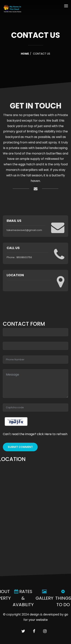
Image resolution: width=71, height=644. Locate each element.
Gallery (44, 598)
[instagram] (45, 631)
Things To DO (63, 601)
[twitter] (23, 631)
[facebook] (34, 631)
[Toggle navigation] (66, 6)
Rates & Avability (23, 598)
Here (48, 434)
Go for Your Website (45, 617)
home (25, 54)
